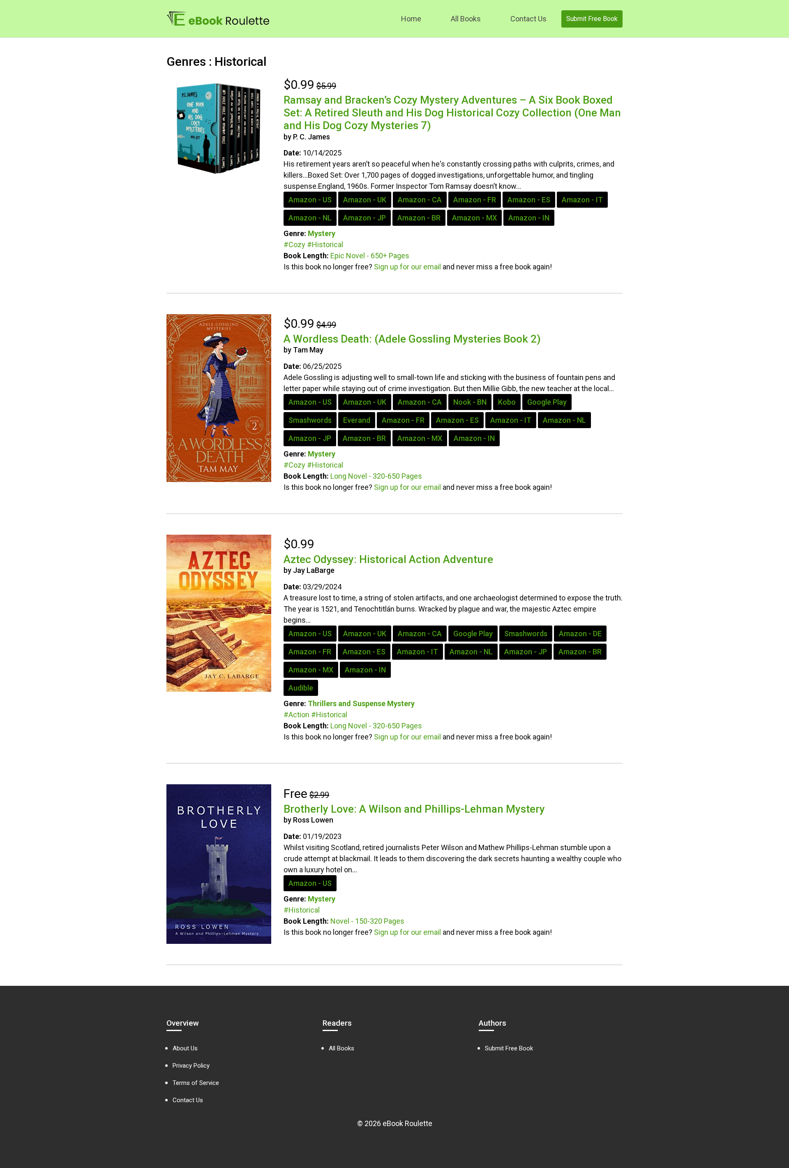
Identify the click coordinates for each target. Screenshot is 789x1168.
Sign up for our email (407, 266)
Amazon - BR (419, 217)
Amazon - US (310, 199)
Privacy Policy (191, 1065)
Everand (356, 420)
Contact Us (528, 18)
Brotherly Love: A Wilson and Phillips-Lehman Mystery (414, 809)
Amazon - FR (474, 199)
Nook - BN (470, 402)
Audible (300, 688)
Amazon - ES (529, 199)
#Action (296, 714)
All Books (466, 18)
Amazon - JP (364, 217)
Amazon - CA (420, 199)
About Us (185, 1048)
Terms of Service (196, 1083)
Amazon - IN (528, 217)
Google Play (547, 402)
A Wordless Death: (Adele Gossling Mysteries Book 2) (412, 339)
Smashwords (310, 420)
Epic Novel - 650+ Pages (369, 255)
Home (411, 18)
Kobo (507, 402)
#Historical (325, 244)
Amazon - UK (364, 199)
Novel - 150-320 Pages (367, 921)
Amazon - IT (582, 199)
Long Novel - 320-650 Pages (376, 476)
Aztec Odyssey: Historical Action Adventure (388, 559)
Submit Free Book (592, 19)
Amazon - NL (310, 217)
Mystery (321, 233)
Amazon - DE (580, 633)
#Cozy (294, 244)
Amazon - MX (474, 217)
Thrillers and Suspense (346, 703)
